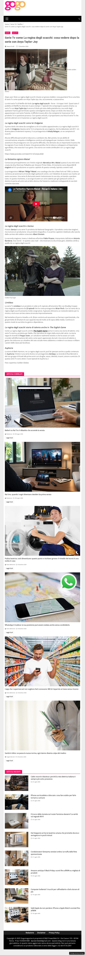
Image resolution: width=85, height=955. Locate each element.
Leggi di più (9, 438)
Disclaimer (41, 933)
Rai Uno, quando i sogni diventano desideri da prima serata (28, 494)
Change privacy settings (77, 953)
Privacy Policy (54, 933)
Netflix (7, 33)
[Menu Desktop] (7, 19)
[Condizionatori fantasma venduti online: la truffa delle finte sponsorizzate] (16, 858)
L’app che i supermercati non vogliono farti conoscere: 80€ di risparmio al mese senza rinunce (41, 689)
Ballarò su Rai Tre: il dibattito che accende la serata (25, 430)
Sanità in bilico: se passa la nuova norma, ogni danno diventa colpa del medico (35, 753)
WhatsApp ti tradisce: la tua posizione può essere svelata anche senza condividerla (37, 625)
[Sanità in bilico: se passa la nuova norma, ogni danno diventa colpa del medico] (42, 725)
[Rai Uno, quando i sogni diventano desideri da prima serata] (42, 467)
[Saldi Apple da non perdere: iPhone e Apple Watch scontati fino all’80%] (16, 914)
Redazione (30, 933)
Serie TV (15, 33)
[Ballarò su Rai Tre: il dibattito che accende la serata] (42, 403)
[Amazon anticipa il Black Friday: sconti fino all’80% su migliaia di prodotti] (16, 877)
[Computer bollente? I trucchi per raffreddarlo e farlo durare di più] (16, 896)
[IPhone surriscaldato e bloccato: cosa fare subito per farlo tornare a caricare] (16, 802)
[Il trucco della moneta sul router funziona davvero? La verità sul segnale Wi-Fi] (16, 821)
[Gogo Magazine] (15, 8)
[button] (79, 19)
